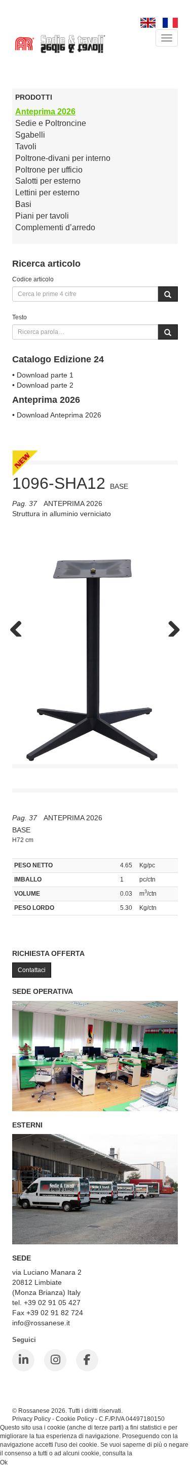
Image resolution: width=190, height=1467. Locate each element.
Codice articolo (33, 279)
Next (170, 626)
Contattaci (32, 970)
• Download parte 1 (42, 375)
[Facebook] (87, 1360)
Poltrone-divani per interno (62, 158)
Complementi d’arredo (55, 227)
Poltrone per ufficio (49, 169)
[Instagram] (55, 1360)
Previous (20, 626)
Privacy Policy (31, 1418)
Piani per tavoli (42, 216)
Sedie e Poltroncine (50, 123)
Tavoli (25, 146)
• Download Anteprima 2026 (56, 415)
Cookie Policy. (153, 1453)
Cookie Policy (75, 1418)
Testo (19, 317)
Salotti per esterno (48, 181)
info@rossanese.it (41, 1323)
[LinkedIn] (23, 1360)
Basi (23, 204)
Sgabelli (30, 135)
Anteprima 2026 (45, 111)
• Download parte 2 (42, 385)
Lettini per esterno (47, 192)
